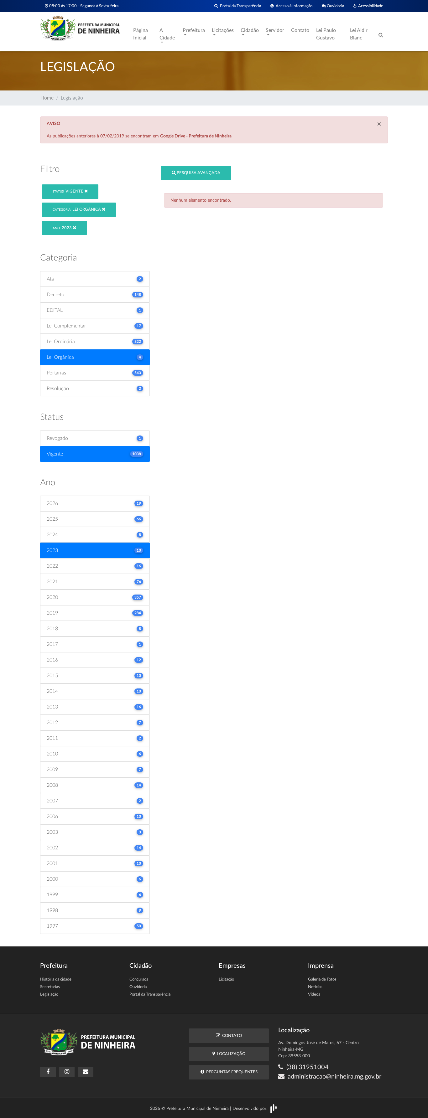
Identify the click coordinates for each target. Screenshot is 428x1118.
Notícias (315, 987)
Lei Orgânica (77, 210)
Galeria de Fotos (322, 979)
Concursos (138, 979)
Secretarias (50, 987)
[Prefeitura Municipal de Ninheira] (80, 27)
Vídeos (314, 994)
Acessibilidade (370, 6)
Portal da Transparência (239, 6)
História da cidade (55, 979)
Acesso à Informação (293, 6)
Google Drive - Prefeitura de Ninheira (196, 136)
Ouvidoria (335, 6)
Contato (300, 30)
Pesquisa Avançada (198, 173)
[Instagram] (67, 1072)
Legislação (49, 994)
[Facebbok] (48, 1072)
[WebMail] (85, 1072)
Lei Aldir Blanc (359, 34)
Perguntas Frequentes (231, 1072)
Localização (230, 1054)
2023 (63, 228)
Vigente (68, 191)
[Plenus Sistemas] (273, 1108)
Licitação (226, 979)
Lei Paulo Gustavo (326, 34)
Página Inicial (140, 34)
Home (47, 97)
